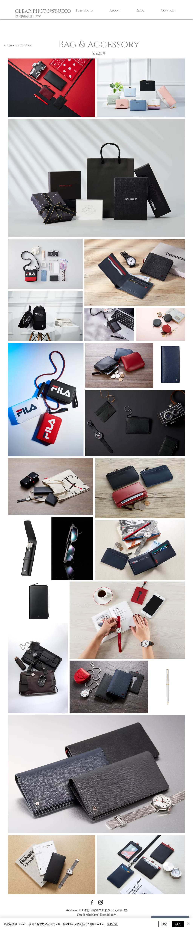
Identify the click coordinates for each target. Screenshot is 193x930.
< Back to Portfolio (18, 45)
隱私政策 (112, 924)
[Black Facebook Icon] (92, 902)
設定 (164, 924)
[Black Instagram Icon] (101, 902)
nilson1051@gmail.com (101, 914)
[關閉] (188, 924)
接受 (178, 924)
